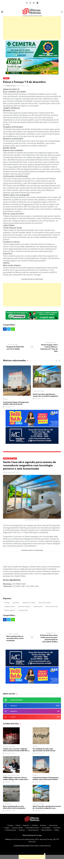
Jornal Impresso (33, 830)
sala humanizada (37, 606)
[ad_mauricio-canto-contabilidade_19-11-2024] (32, 435)
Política (56, 830)
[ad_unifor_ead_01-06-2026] (32, 418)
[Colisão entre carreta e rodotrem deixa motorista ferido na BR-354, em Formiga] (11, 735)
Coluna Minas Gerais (9, 775)
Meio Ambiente (7, 804)
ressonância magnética (24, 606)
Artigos (35, 746)
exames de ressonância (44, 602)
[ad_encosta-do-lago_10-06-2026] (32, 66)
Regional (26, 825)
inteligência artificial (9, 606)
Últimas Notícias (11, 85)
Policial (18, 825)
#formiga (6, 602)
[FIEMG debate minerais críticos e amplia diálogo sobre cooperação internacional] (11, 764)
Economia (57, 828)
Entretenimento (11, 830)
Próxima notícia (51, 342)
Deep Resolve (16, 602)
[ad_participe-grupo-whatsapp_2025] (32, 315)
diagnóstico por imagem (28, 602)
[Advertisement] (32, 28)
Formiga (5, 399)
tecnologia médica (23, 610)
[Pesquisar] (62, 12)
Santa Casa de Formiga (52, 606)
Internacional (53, 825)
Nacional (43, 825)
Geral (18, 775)
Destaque (41, 391)
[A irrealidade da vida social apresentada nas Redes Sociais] (41, 735)
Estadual (6, 746)
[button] (56, 360)
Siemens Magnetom (9, 610)
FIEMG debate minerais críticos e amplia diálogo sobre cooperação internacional (15, 779)
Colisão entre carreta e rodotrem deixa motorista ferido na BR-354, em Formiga (16, 750)
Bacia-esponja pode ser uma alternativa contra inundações (15, 638)
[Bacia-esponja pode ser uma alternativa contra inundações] (11, 793)
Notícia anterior (13, 344)
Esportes (22, 830)
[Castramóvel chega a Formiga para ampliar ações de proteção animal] (41, 764)
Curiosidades (46, 828)
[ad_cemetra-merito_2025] (32, 49)
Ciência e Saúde (17, 828)
